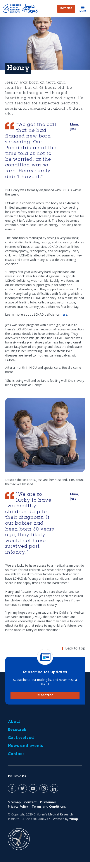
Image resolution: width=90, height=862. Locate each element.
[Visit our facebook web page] (12, 788)
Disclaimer (48, 802)
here (64, 314)
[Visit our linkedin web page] (54, 788)
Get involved (21, 738)
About (14, 722)
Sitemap (14, 802)
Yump (73, 819)
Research (17, 730)
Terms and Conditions (49, 806)
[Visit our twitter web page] (22, 788)
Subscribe (45, 695)
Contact (16, 754)
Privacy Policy (18, 806)
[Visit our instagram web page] (43, 788)
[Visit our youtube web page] (33, 788)
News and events (25, 746)
